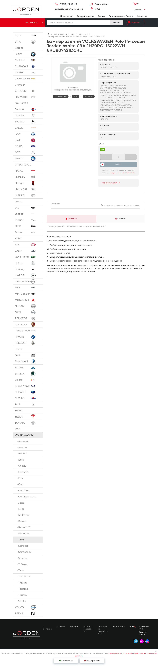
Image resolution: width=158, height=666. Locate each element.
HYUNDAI (21, 189)
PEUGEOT (21, 318)
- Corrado (21, 472)
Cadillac (19, 60)
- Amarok (21, 441)
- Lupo (20, 508)
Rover (18, 349)
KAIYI (18, 238)
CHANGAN (21, 66)
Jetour (19, 232)
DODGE (20, 115)
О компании (66, 16)
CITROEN (20, 90)
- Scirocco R (23, 551)
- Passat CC (22, 527)
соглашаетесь (114, 653)
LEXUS (19, 263)
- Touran (21, 594)
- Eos (19, 478)
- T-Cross (21, 564)
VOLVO (19, 607)
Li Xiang (20, 269)
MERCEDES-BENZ (26, 281)
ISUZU (19, 201)
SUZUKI (19, 398)
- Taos (19, 570)
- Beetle (20, 453)
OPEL (18, 312)
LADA (18, 250)
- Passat (20, 521)
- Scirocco (22, 545)
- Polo (19, 539)
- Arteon (21, 447)
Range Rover (23, 330)
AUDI (18, 35)
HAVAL (19, 170)
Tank (18, 404)
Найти (116, 22)
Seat (17, 355)
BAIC (18, 41)
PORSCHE (21, 324)
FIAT (17, 140)
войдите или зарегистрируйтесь (122, 173)
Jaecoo (19, 213)
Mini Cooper (22, 293)
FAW (18, 133)
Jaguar (19, 219)
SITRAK (19, 367)
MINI (18, 287)
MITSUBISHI (22, 299)
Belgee (19, 47)
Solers (18, 379)
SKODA (19, 373)
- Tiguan (21, 582)
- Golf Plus (22, 490)
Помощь (136, 22)
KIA (17, 244)
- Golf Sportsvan (25, 496)
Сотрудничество (85, 16)
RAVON (19, 336)
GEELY (19, 158)
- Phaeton (22, 533)
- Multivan (22, 515)
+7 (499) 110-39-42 (68, 4)
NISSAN (19, 306)
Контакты (142, 16)
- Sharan (21, 558)
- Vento (20, 601)
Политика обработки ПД (88, 628)
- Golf (19, 484)
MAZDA (19, 275)
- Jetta (19, 502)
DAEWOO (21, 97)
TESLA (18, 416)
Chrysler (20, 84)
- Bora (19, 459)
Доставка (61, 626)
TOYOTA (20, 422)
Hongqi (19, 183)
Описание (72, 219)
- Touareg (21, 588)
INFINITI (20, 195)
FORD (18, 146)
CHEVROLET (22, 78)
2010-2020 (83, 34)
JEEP (18, 226)
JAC (17, 207)
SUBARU (20, 392)
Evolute (19, 121)
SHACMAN (21, 361)
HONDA (20, 176)
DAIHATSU (21, 103)
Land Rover (22, 256)
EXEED (19, 127)
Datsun (19, 109)
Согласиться (67, 660)
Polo (73, 34)
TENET (19, 410)
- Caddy (20, 465)
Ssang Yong (22, 385)
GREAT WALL (23, 164)
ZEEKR (19, 613)
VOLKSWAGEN (24, 435)
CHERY (19, 72)
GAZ (17, 152)
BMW (18, 53)
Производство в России (121, 16)
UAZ (17, 428)
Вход (131, 626)
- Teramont (22, 576)
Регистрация (119, 626)
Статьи (101, 16)
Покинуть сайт (93, 660)
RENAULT (21, 342)
